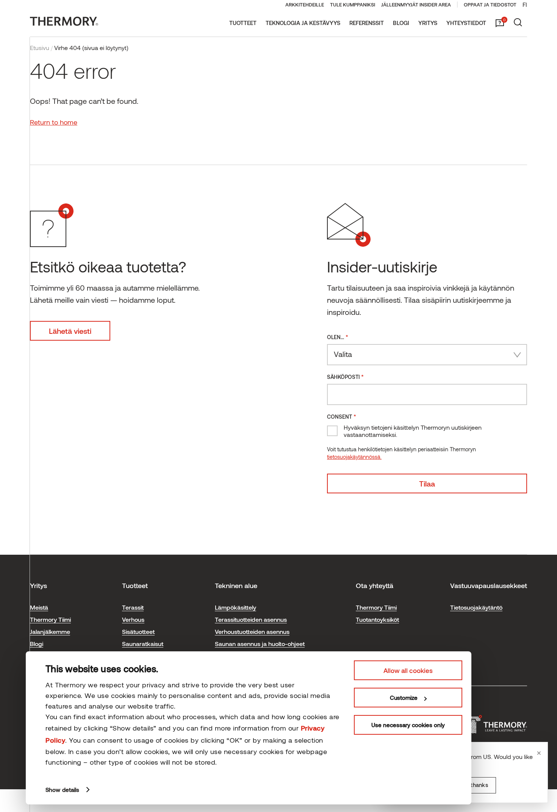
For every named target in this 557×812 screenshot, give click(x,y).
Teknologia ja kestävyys (303, 22)
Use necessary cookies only (408, 724)
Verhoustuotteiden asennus (252, 631)
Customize (404, 697)
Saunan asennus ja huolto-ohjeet (260, 643)
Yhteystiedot (466, 22)
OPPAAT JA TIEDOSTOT (490, 5)
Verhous (133, 619)
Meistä (39, 607)
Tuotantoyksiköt (377, 619)
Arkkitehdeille (304, 5)
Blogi (401, 22)
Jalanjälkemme (50, 631)
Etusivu (39, 47)
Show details (62, 789)
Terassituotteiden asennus (251, 619)
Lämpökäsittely (235, 607)
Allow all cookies (408, 670)
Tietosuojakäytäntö (476, 607)
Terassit (133, 607)
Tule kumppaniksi (352, 5)
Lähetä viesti (70, 330)
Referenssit (366, 22)
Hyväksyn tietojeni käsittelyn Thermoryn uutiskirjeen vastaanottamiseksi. (413, 431)
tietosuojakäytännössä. (354, 457)
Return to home (53, 122)
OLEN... (337, 336)
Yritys (427, 22)
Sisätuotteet (138, 631)
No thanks (475, 785)
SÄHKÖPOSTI (345, 376)
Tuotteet (243, 22)
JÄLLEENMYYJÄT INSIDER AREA (416, 5)
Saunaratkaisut (142, 643)
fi (525, 4)
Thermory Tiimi (50, 619)
